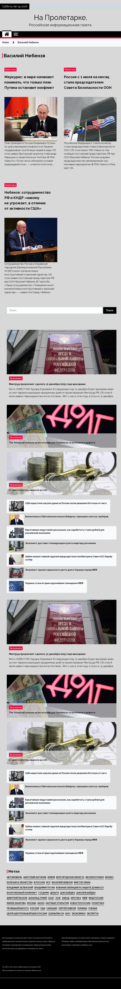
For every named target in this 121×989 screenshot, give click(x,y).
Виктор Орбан (82, 882)
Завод (65, 898)
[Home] (7, 34)
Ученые (92, 908)
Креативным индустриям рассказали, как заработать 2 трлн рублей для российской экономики (64, 531)
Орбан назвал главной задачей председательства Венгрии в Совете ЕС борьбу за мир (68, 558)
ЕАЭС (51, 898)
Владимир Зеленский (20, 887)
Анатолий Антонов (34, 877)
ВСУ (48, 882)
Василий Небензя (62, 882)
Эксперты (93, 913)
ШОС (67, 913)
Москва (31, 903)
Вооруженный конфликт (22, 893)
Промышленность (18, 908)
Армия (51, 877)
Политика (10, 69)
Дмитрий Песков (17, 898)
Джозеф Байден (85, 893)
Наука (40, 903)
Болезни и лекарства (19, 882)
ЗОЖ (57, 898)
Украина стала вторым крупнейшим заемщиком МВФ (54, 583)
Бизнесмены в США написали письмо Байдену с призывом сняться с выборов (66, 516)
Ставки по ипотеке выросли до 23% (28, 490)
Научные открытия (57, 903)
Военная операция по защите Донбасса (80, 887)
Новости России (80, 903)
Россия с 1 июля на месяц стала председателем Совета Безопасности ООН (88, 82)
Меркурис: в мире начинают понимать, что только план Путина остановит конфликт (29, 82)
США (42, 908)
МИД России (96, 898)
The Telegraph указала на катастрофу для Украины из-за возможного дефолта (52, 442)
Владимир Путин (44, 887)
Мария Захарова (16, 903)
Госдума (43, 893)
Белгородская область (70, 877)
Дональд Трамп (37, 898)
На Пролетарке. (60, 17)
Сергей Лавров (67, 908)
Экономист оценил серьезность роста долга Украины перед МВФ (61, 570)
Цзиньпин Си (56, 913)
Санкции (51, 908)
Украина (82, 908)
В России (39, 882)
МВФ (84, 898)
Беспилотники (95, 877)
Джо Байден (67, 893)
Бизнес (109, 877)
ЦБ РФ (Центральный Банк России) (27, 913)
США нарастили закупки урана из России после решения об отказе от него (66, 503)
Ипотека (76, 898)
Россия (34, 908)
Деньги (54, 893)
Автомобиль (14, 877)
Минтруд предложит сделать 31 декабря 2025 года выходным (47, 384)
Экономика (16, 378)
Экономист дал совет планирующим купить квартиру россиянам (60, 543)
